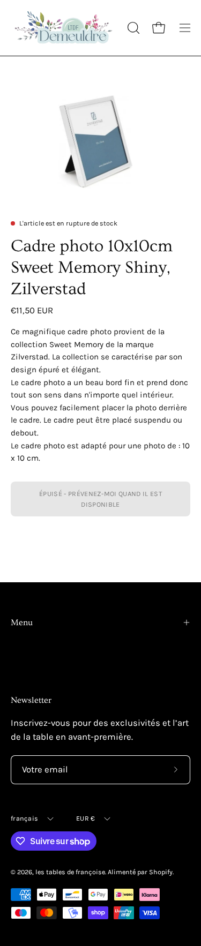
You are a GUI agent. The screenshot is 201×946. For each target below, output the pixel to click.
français (24, 818)
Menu (22, 622)
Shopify (161, 872)
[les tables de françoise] (64, 28)
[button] (132, 27)
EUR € (85, 818)
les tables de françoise (70, 872)
